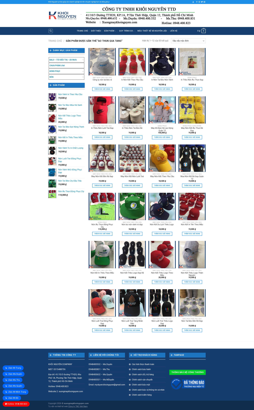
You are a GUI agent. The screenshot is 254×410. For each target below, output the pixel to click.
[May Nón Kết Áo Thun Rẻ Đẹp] (192, 110)
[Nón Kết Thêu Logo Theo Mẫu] (162, 254)
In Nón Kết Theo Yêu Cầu (132, 80)
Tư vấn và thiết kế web (58, 406)
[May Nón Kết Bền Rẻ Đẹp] (102, 158)
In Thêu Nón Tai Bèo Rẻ (132, 128)
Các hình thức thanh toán (143, 364)
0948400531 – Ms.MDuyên (101, 379)
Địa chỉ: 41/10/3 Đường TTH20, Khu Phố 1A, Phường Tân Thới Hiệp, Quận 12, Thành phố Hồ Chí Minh (65, 377)
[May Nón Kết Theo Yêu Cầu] (162, 158)
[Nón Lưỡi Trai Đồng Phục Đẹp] (102, 303)
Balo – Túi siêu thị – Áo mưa (63, 60)
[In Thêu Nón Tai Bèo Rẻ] (132, 110)
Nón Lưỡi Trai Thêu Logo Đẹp (162, 322)
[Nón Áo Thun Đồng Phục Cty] (102, 206)
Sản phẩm (109, 31)
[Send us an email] (204, 2)
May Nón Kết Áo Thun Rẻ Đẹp (192, 129)
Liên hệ (173, 31)
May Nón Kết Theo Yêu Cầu (162, 176)
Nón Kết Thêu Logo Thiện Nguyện (192, 274)
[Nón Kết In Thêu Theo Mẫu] (102, 254)
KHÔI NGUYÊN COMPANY (60, 364)
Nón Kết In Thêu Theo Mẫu (102, 273)
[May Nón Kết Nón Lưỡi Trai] (132, 158)
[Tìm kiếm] (51, 31)
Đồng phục (54, 71)
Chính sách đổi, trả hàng (143, 374)
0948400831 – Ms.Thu (99, 369)
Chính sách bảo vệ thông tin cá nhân (148, 390)
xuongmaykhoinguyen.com (76, 403)
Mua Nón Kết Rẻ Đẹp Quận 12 (192, 177)
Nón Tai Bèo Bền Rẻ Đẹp (192, 321)
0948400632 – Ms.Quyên (100, 374)
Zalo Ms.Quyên (15, 386)
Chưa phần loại (57, 65)
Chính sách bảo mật (141, 384)
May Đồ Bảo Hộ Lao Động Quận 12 (162, 129)
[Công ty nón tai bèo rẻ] (102, 61)
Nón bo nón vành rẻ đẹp (132, 224)
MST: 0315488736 (56, 369)
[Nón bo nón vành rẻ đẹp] (132, 206)
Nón (51, 77)
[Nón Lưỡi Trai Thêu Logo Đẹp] (162, 303)
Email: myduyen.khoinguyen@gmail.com (107, 384)
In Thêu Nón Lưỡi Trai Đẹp (102, 128)
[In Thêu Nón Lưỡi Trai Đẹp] (102, 110)
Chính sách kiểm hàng (142, 395)
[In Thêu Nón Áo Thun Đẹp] (192, 61)
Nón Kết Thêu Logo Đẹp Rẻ (132, 273)
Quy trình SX (126, 31)
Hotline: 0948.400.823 (17, 404)
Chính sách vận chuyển (142, 379)
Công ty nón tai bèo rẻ (102, 80)
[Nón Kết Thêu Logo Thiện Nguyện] (192, 254)
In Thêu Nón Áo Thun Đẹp (192, 80)
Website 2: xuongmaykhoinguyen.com (65, 391)
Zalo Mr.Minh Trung (17, 392)
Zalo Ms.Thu (14, 380)
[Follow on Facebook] (197, 2)
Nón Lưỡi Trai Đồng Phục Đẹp (102, 322)
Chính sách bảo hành (141, 369)
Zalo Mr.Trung (14, 368)
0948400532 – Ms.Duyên (100, 364)
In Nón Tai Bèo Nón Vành (162, 80)
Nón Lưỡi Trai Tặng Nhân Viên (132, 322)
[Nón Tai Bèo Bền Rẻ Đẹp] (192, 303)
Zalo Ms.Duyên (15, 374)
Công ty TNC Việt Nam (78, 406)
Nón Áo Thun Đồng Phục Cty (102, 225)
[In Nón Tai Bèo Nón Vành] (162, 61)
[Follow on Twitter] (202, 2)
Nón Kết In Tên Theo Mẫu (192, 224)
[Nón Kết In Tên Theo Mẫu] (192, 206)
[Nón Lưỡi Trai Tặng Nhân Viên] (132, 303)
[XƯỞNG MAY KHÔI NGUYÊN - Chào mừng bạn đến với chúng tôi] (62, 15)
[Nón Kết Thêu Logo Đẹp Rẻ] (132, 254)
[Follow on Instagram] (199, 2)
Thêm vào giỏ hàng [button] (102, 89)
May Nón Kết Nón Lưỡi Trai (132, 176)
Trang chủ (82, 31)
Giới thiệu (96, 31)
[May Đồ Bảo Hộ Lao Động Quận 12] (162, 110)
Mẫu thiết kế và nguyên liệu (152, 31)
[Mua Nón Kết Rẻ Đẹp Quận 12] (192, 158)
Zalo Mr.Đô (13, 398)
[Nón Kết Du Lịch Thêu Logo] (162, 206)
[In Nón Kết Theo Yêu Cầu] (132, 61)
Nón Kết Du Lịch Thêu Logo (162, 224)
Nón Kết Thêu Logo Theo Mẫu (162, 274)
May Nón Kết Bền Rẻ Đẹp (102, 176)
